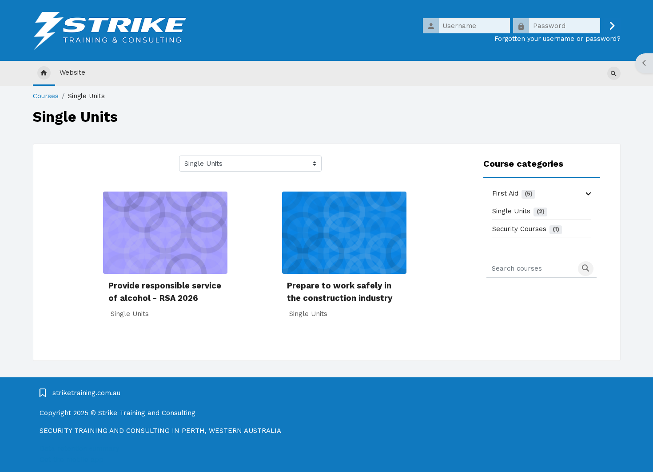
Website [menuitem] (72, 72)
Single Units (511, 211)
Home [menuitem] (44, 73)
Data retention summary (79, 448)
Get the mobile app (72, 460)
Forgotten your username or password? (557, 39)
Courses (46, 96)
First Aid (505, 193)
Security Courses (519, 229)
